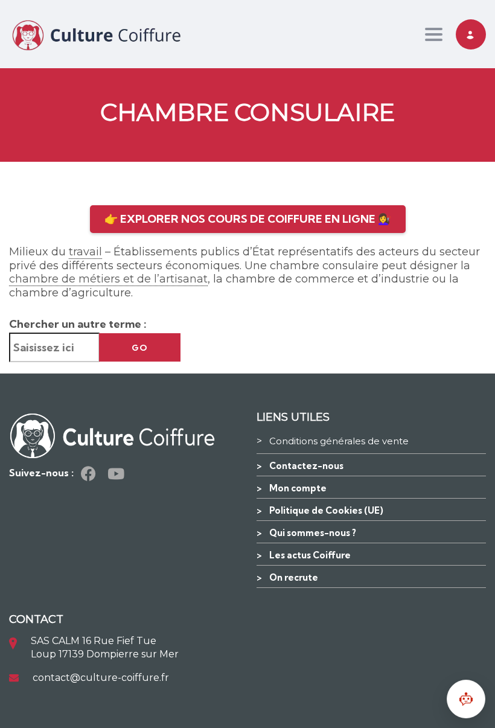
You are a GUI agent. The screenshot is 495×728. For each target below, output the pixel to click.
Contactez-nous (306, 465)
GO (140, 347)
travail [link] (85, 251)
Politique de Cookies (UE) (326, 510)
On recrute (293, 577)
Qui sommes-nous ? (312, 532)
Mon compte (298, 488)
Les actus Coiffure (310, 555)
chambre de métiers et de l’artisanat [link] (108, 279)
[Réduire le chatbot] (466, 699)
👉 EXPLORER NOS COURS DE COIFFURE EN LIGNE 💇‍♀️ (247, 219)
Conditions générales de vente (339, 441)
